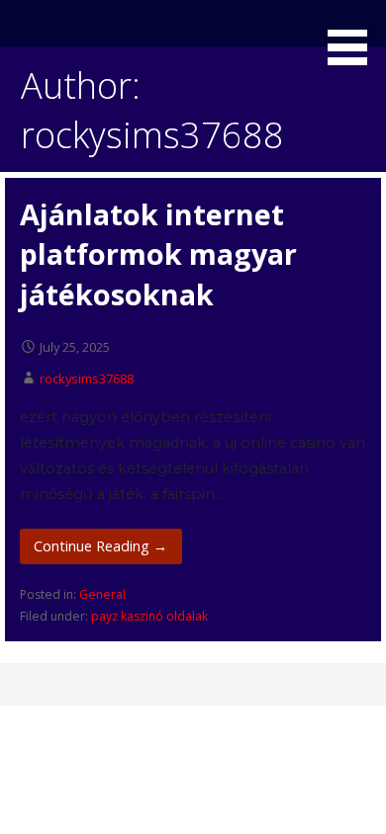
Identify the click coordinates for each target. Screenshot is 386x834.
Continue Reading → (100, 546)
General (102, 594)
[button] (354, 35)
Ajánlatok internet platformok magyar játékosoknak (158, 254)
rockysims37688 (87, 378)
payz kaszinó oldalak (149, 616)
